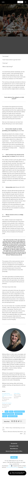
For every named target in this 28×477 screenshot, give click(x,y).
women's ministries (13, 416)
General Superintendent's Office (14, 451)
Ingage (24, 467)
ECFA (9, 465)
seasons (4, 416)
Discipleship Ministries (19, 411)
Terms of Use (9, 467)
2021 (7, 411)
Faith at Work (17, 393)
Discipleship (14, 443)
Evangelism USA (14, 446)
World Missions (14, 448)
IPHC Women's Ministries (8, 414)
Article (11, 411)
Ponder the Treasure (6, 403)
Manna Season (19, 414)
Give (20, 2)
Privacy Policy (15, 467)
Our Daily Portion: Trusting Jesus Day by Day (7, 395)
